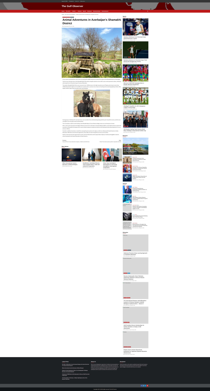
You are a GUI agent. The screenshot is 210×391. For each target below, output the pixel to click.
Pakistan (137, 205)
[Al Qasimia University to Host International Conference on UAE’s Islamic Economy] (127, 159)
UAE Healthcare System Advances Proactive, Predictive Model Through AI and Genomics (140, 198)
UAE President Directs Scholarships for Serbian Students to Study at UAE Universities (134, 327)
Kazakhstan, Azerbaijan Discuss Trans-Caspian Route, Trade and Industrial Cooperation (91, 164)
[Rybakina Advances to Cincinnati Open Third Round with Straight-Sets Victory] (135, 49)
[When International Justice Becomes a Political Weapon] (71, 154)
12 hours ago (92, 167)
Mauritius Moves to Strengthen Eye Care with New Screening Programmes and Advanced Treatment (140, 225)
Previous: (76, 141)
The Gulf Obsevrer (113, 389)
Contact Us (77, 1)
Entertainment (105, 11)
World (73, 11)
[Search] (147, 11)
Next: (110, 141)
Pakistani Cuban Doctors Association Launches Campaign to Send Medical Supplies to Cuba (140, 207)
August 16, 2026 (142, 218)
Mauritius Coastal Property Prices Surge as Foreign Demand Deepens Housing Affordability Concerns (135, 149)
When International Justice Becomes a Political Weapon (73, 367)
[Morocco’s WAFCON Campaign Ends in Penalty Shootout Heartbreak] (135, 72)
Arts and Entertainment (66, 17)
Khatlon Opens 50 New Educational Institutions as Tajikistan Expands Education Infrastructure (135, 351)
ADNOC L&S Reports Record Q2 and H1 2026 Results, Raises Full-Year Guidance (140, 177)
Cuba (133, 205)
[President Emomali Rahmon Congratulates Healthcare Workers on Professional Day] (127, 190)
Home (63, 11)
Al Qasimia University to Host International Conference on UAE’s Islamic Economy (139, 159)
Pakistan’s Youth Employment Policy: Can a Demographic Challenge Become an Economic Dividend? (75, 371)
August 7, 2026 (134, 280)
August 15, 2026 (133, 132)
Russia (133, 214)
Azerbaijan (72, 17)
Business (89, 11)
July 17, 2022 (72, 26)
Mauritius (129, 146)
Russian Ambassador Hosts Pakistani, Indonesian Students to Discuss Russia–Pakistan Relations (134, 277)
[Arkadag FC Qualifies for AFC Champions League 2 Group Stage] (135, 95)
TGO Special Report (66, 26)
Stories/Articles (96, 11)
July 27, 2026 (133, 354)
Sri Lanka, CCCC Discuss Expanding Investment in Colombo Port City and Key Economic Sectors (140, 168)
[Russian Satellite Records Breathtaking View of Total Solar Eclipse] (127, 216)
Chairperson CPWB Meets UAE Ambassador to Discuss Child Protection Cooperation (75, 375)
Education (128, 297)
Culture (125, 297)
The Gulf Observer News (127, 153)
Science (80, 11)
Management (71, 1)
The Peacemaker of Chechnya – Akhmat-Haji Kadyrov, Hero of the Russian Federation (74, 378)
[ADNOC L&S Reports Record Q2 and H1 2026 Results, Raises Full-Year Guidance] (127, 177)
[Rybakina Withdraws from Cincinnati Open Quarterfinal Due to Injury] (135, 26)
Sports (84, 11)
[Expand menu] (70, 11)
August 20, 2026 (134, 153)
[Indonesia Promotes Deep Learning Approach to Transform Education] (135, 242)
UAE (127, 126)
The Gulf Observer (72, 6)
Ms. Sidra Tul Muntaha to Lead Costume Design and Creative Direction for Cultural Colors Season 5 (75, 365)
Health (133, 187)
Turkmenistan (129, 103)
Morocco (125, 80)
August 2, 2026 (133, 305)
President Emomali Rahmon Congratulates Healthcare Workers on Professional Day (140, 189)
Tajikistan (136, 187)
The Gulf (68, 11)
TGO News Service (86, 167)
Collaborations (82, 1)
